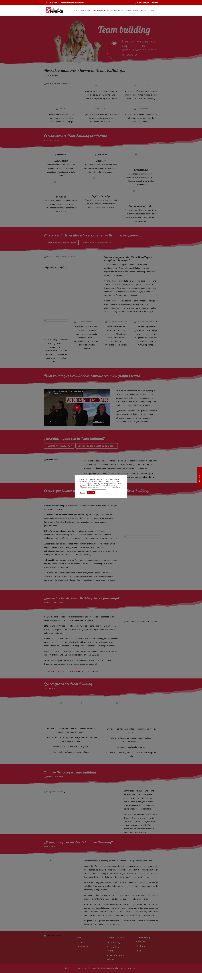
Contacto (154, 3)
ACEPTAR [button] (91, 493)
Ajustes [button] (82, 493)
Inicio (75, 11)
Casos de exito (85, 11)
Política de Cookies (99, 489)
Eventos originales (132, 11)
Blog (152, 11)
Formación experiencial (115, 11)
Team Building (98, 11)
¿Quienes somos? (142, 3)
